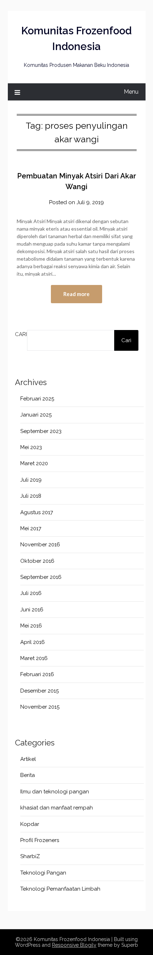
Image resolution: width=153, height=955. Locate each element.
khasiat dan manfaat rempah (56, 807)
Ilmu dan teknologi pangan (54, 791)
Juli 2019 (31, 480)
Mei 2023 (31, 447)
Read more (76, 294)
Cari (21, 334)
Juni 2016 (31, 609)
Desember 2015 (39, 691)
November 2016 (40, 544)
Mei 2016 (31, 625)
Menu (131, 91)
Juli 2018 (30, 496)
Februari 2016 (37, 674)
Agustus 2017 (36, 512)
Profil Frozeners (39, 840)
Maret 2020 (34, 463)
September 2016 (41, 577)
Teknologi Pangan (43, 873)
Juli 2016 (31, 593)
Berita (27, 775)
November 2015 (39, 707)
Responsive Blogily (74, 945)
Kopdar (29, 824)
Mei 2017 (30, 528)
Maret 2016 (34, 658)
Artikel (28, 759)
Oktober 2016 (37, 561)
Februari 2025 (37, 398)
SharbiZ (30, 856)
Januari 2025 (36, 415)
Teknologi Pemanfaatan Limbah (60, 889)
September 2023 (41, 431)
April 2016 (32, 642)
